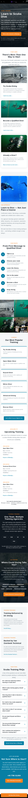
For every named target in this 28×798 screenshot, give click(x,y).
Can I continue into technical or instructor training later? (11, 731)
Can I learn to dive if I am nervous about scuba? (12, 710)
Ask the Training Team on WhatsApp (14, 743)
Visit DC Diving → (8, 628)
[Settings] (23, 2)
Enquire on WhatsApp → (8, 457)
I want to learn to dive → (8, 130)
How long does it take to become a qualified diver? (12, 695)
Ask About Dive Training (14, 795)
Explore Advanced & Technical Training (14, 594)
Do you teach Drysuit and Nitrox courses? (11, 717)
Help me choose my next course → (11, 164)
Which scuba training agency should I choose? (12, 688)
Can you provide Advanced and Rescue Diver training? (11, 724)
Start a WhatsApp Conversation (14, 780)
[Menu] (1, 1)
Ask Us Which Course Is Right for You (14, 418)
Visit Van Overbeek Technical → (11, 654)
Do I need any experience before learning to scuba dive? (11, 681)
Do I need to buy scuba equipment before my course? (12, 702)
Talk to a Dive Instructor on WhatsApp (11, 34)
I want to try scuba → (7, 95)
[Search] (4, 1)
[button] (26, 2)
